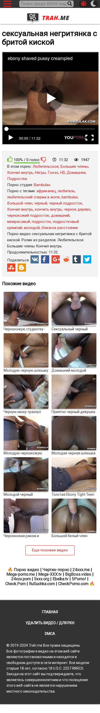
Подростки (17, 178)
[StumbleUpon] (11, 267)
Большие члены (74, 166)
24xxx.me (81, 569)
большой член (19, 203)
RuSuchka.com (42, 583)
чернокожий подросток (28, 215)
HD (62, 172)
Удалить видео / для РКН (50, 623)
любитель (66, 191)
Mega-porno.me (20, 574)
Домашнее (76, 172)
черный (40, 203)
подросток (41, 221)
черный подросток (65, 203)
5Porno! (79, 578)
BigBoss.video (78, 574)
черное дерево (77, 209)
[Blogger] (22, 267)
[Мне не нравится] (43, 159)
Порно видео (26, 569)
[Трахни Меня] (50, 16)
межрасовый (18, 221)
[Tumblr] (77, 259)
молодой (32, 227)
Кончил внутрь (20, 172)
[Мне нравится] (10, 159)
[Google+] (56, 259)
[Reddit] (66, 259)
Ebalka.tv (60, 578)
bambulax (70, 197)
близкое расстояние (60, 227)
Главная (50, 612)
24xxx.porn (21, 578)
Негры (40, 172)
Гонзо (53, 172)
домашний (60, 215)
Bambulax (42, 185)
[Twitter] (87, 259)
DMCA (50, 634)
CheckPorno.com (73, 583)
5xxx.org (41, 578)
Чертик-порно (56, 569)
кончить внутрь (48, 209)
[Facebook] (45, 259)
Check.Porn (15, 583)
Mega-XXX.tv (50, 574)
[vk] (35, 259)
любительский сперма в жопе (33, 197)
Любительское (46, 166)
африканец (46, 191)
